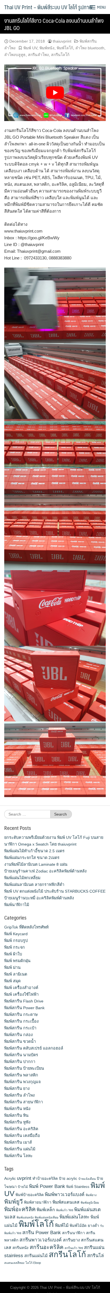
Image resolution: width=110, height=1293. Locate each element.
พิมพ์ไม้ (62, 1225)
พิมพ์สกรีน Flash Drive (23, 1001)
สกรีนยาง (71, 1240)
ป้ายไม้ (23, 1187)
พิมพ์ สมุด (12, 981)
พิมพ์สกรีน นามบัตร (21, 1055)
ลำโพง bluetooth (89, 48)
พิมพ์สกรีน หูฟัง (17, 1122)
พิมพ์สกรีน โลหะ (18, 1155)
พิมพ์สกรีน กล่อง (18, 1034)
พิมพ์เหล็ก (46, 1209)
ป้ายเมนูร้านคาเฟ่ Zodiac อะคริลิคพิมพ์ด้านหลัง (45, 871)
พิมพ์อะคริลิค (20, 1209)
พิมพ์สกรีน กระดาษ (21, 1014)
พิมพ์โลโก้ (65, 48)
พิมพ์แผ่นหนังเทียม (46, 1217)
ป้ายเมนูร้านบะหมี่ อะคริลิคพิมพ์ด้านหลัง (39, 898)
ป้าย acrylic (68, 1178)
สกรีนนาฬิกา (73, 1233)
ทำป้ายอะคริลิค (45, 1178)
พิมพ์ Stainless (77, 1187)
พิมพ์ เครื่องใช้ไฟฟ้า (21, 994)
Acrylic (10, 1178)
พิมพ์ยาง (91, 1195)
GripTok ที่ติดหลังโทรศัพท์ (26, 927)
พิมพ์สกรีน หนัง (17, 1108)
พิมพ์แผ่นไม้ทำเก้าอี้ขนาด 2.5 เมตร (34, 851)
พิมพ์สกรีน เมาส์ (18, 1142)
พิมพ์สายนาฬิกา (37, 1202)
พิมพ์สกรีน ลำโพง (19, 1095)
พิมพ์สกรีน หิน (16, 1115)
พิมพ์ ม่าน (12, 967)
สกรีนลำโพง (38, 54)
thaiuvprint (62, 41)
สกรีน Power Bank (41, 1232)
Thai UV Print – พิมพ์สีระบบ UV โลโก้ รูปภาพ (48, 7)
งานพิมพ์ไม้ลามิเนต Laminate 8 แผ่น (35, 864)
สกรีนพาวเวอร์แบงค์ (40, 1240)
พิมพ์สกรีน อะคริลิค (21, 1129)
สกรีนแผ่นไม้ (36, 1255)
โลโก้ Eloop (33, 1262)
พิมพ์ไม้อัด (78, 1226)
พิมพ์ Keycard (16, 934)
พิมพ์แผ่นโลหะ (74, 1217)
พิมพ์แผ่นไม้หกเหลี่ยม (22, 878)
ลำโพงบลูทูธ (15, 54)
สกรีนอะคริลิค (46, 1247)
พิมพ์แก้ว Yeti (64, 1210)
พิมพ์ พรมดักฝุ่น (17, 960)
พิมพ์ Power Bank (47, 1186)
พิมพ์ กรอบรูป (16, 940)
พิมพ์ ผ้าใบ (13, 954)
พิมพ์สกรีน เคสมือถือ (22, 1135)
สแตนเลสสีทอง (14, 1262)
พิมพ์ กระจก (14, 947)
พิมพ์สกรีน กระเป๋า (20, 1028)
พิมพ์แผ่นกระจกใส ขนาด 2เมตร (32, 857)
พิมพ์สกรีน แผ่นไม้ (19, 1149)
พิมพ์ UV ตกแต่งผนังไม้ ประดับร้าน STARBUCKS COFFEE (54, 891)
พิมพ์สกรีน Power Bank (24, 1008)
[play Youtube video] (55, 92)
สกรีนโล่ (95, 1255)
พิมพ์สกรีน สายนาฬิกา (23, 1102)
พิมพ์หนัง (46, 48)
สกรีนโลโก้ (60, 54)
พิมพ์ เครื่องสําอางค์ (21, 987)
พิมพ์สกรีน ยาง (17, 1088)
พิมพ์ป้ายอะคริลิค (30, 1195)
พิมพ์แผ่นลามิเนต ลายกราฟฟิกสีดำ (34, 884)
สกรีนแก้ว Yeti (74, 1248)
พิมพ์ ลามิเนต (15, 974)
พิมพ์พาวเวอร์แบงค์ (65, 1194)
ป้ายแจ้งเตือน (87, 1178)
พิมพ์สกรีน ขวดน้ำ (20, 1041)
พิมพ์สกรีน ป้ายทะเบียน (24, 1068)
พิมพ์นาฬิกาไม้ (16, 904)
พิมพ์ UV (30, 48)
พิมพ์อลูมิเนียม (90, 1202)
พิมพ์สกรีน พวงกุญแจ (22, 1082)
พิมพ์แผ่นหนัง (25, 1217)
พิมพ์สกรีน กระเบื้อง (21, 1021)
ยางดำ (93, 1225)
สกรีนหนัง (20, 1248)
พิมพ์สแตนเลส (66, 1202)
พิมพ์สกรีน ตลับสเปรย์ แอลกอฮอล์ (33, 1048)
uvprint (24, 1178)
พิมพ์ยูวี (13, 1201)
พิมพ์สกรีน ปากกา (19, 1061)
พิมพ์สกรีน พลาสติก (21, 1075)
